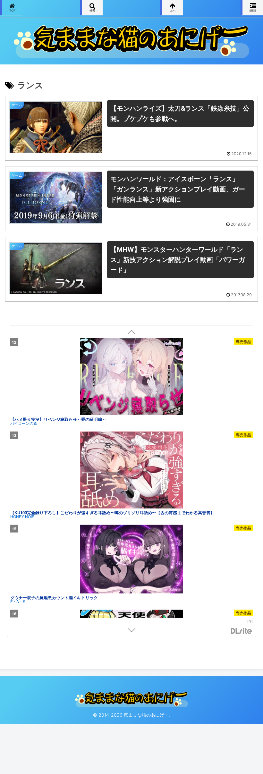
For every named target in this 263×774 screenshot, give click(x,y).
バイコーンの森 (23, 423)
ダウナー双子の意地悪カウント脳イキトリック (54, 597)
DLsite (241, 631)
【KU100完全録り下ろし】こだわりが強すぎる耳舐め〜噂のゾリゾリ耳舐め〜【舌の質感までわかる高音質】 (112, 512)
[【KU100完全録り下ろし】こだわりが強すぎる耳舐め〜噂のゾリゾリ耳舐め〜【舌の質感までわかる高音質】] (131, 470)
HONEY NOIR (22, 516)
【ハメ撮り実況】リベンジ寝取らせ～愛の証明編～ (58, 419)
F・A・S (17, 601)
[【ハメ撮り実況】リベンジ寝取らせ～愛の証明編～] (131, 377)
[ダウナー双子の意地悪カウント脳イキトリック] (131, 559)
